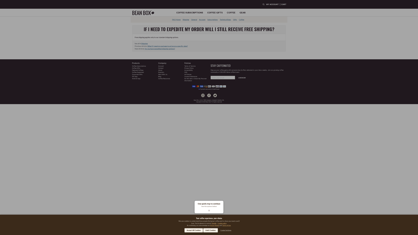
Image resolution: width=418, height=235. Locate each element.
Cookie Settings (225, 230)
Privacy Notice (214, 225)
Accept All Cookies (194, 230)
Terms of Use (226, 225)
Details (214, 223)
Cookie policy (222, 223)
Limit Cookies (210, 230)
